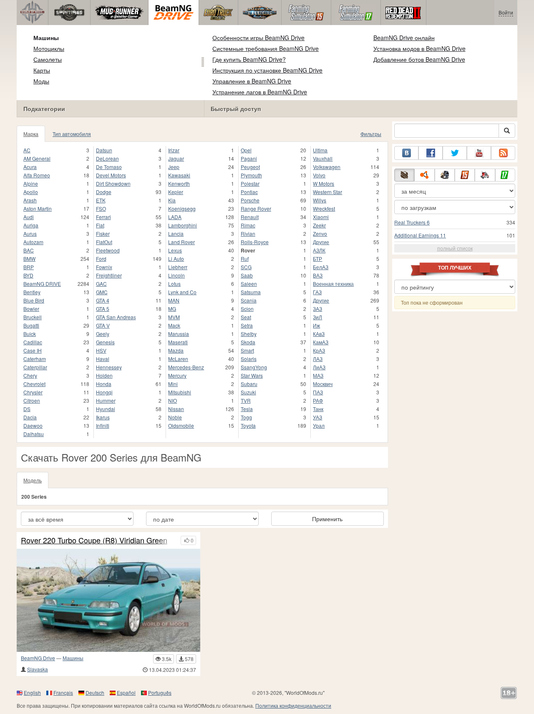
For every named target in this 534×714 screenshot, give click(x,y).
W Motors (323, 183)
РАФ (318, 400)
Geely (102, 333)
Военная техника (333, 283)
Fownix (104, 266)
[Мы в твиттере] (455, 153)
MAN (173, 300)
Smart (247, 350)
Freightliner (109, 275)
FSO (101, 208)
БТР (317, 258)
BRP (28, 266)
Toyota (248, 425)
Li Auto (176, 258)
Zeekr (319, 225)
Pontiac (249, 191)
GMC (102, 291)
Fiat (100, 225)
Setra (247, 325)
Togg (246, 417)
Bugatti (31, 325)
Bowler (31, 308)
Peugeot (250, 166)
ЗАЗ (317, 308)
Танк (318, 408)
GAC (101, 283)
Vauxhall (322, 158)
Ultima (320, 150)
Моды (41, 81)
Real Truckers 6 (412, 222)
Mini (173, 383)
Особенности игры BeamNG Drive (258, 37)
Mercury (177, 375)
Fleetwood (108, 250)
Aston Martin (37, 208)
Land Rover (181, 241)
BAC (28, 250)
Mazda (176, 350)
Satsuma (251, 291)
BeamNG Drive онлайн (404, 37)
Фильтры (370, 133)
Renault (250, 216)
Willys (319, 200)
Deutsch (95, 692)
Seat (246, 316)
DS (26, 408)
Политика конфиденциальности (293, 705)
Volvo (319, 175)
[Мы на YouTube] (479, 153)
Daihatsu (33, 433)
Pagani (249, 158)
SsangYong (254, 367)
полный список (455, 248)
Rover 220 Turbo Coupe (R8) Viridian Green (94, 540)
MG (172, 308)
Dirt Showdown (113, 183)
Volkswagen (326, 166)
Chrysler (33, 392)
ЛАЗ (317, 358)
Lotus (174, 283)
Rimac (248, 225)
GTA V (103, 325)
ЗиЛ (317, 316)
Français (63, 692)
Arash (30, 200)
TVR (246, 400)
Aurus (30, 233)
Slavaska (37, 669)
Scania (249, 300)
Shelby (249, 333)
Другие (321, 241)
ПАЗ (318, 392)
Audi (28, 216)
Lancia (176, 233)
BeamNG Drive (38, 657)
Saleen (249, 283)
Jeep (173, 166)
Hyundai (105, 408)
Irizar (173, 150)
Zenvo (320, 233)
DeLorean (107, 158)
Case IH (32, 350)
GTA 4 (102, 300)
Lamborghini (182, 225)
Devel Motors (111, 175)
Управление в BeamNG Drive (251, 81)
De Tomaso (109, 166)
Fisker (103, 233)
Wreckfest (324, 208)
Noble (175, 417)
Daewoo (33, 425)
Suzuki (248, 392)
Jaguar (176, 158)
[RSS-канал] (503, 153)
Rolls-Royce (255, 241)
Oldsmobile (181, 425)
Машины (46, 37)
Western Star (327, 191)
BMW (29, 258)
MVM (174, 316)
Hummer (106, 400)
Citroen (31, 400)
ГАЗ (317, 291)
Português (159, 692)
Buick (29, 333)
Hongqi (104, 392)
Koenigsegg (182, 208)
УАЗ (317, 417)
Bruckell (32, 316)
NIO (172, 400)
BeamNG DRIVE (42, 283)
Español (126, 692)
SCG (246, 266)
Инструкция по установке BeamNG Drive (267, 70)
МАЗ (318, 375)
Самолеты (47, 59)
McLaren (178, 358)
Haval (102, 358)
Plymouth (251, 175)
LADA (174, 216)
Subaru (249, 383)
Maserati (178, 342)
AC (26, 150)
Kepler (175, 191)
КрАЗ (319, 350)
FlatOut (104, 241)
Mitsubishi (179, 392)
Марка (30, 133)
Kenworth (179, 183)
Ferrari (103, 216)
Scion (247, 308)
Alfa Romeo (36, 175)
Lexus (175, 250)
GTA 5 (102, 308)
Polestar (250, 183)
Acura (30, 166)
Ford (101, 258)
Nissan (176, 408)
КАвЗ (319, 333)
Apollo (30, 191)
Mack (174, 325)
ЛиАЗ (319, 367)
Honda (103, 383)
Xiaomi (321, 216)
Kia (172, 200)
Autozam (33, 241)
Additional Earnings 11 (420, 235)
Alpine (30, 183)
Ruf (245, 258)
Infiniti (102, 425)
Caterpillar (35, 367)
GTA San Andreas (116, 316)
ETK (101, 200)
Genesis (105, 342)
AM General (36, 158)
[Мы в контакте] (406, 153)
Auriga (30, 225)
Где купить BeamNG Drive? (249, 59)
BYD (28, 275)
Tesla (247, 408)
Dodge (103, 191)
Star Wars (252, 375)
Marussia (178, 333)
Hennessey (109, 367)
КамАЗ (320, 342)
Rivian (248, 233)
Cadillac (32, 342)
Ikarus (103, 417)
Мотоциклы (48, 48)
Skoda (248, 342)
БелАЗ (320, 266)
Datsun (104, 150)
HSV (101, 350)
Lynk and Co (182, 291)
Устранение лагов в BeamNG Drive (259, 92)
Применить (327, 519)
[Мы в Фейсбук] (430, 153)
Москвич (322, 383)
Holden (104, 375)
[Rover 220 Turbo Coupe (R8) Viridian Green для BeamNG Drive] (108, 600)
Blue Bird (33, 300)
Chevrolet (34, 383)
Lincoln (176, 275)
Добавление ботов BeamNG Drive (419, 59)
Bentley (31, 291)
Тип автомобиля (72, 133)
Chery (30, 375)
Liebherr (177, 266)
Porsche (250, 200)
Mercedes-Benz (186, 367)
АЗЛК (319, 250)
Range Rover (256, 208)
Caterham (34, 358)
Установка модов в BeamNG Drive (419, 48)
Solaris (249, 358)
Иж (316, 325)
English (32, 692)
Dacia (30, 417)
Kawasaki (179, 175)
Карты (41, 70)
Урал (319, 425)
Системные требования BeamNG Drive (265, 48)
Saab (247, 275)
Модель (32, 480)
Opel (246, 150)
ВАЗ (317, 275)
